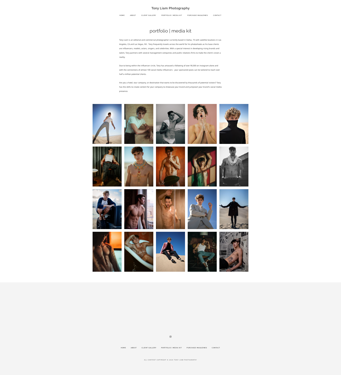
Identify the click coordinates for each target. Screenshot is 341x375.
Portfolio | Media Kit (171, 15)
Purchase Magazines (197, 15)
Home (122, 15)
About (133, 15)
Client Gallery (148, 15)
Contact (217, 15)
